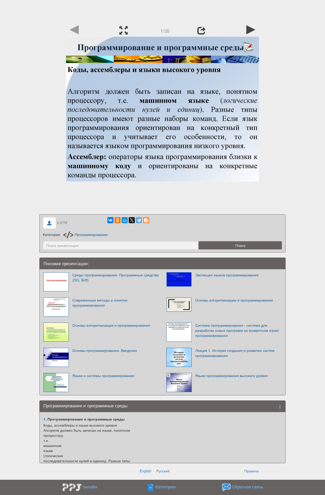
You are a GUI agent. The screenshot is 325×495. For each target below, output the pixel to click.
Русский (163, 470)
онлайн (90, 487)
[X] (132, 220)
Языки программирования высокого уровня (231, 375)
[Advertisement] (162, 11)
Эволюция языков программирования (226, 274)
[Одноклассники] (118, 220)
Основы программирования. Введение (104, 350)
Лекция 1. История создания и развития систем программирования (234, 353)
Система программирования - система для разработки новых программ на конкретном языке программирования (237, 330)
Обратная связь (247, 487)
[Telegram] (139, 220)
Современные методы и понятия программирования (99, 302)
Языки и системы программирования (103, 375)
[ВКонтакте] (110, 220)
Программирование (91, 234)
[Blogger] (146, 220)
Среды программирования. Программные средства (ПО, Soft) (115, 277)
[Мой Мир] (125, 220)
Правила (251, 470)
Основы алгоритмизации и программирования (234, 300)
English (145, 470)
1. (44, 419)
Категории (165, 487)
